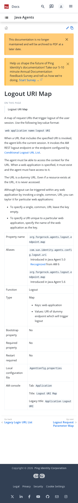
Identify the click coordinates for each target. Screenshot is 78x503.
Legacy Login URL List (18, 422)
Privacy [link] (26, 486)
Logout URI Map (18, 109)
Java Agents (24, 17)
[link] (6, 6)
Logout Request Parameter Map (63, 424)
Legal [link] (16, 486)
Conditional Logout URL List (22, 152)
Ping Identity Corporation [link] (50, 468)
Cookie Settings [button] (55, 486)
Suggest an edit (67, 28)
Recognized (38, 264)
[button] (61, 6)
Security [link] (38, 486)
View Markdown (72, 28)
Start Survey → (29, 80)
